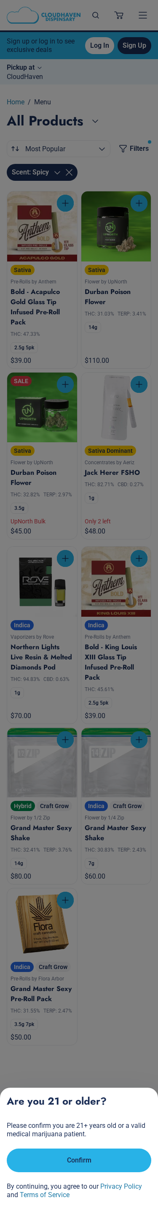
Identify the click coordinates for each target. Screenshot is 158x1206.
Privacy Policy (121, 1186)
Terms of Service (45, 1195)
